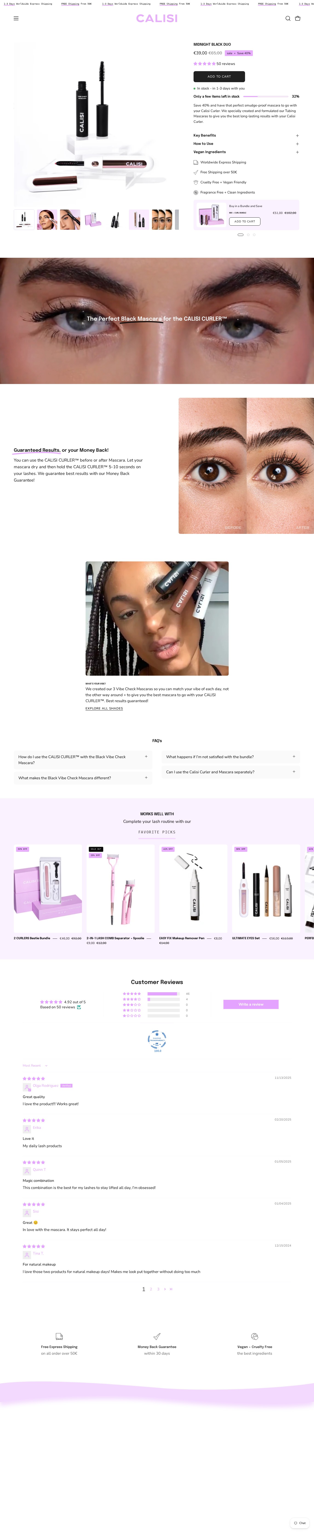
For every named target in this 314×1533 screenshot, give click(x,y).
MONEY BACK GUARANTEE (38, 1465)
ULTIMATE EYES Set (246, 938)
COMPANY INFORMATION (37, 1473)
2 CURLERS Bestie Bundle (32, 938)
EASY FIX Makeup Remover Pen (181, 938)
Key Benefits (205, 135)
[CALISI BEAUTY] (157, 18)
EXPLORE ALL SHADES (104, 708)
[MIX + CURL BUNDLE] (211, 215)
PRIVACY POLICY (29, 1481)
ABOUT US (23, 1426)
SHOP (19, 1418)
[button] (288, 18)
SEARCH (21, 1410)
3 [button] (158, 1289)
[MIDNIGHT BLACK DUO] (24, 219)
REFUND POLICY (28, 1457)
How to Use (203, 144)
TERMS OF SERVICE (31, 1489)
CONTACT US (26, 1434)
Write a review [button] (251, 1004)
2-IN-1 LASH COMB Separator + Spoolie (115, 938)
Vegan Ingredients (210, 152)
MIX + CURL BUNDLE (237, 213)
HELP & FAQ (25, 1441)
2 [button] (151, 1289)
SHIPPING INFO (27, 1449)
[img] (34, 1078)
